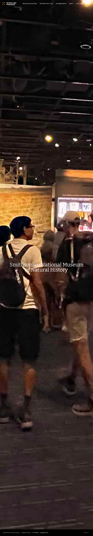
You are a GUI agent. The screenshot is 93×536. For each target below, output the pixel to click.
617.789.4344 (35, 532)
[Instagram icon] (87, 532)
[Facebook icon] (84, 532)
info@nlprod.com (44, 532)
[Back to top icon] (86, 533)
